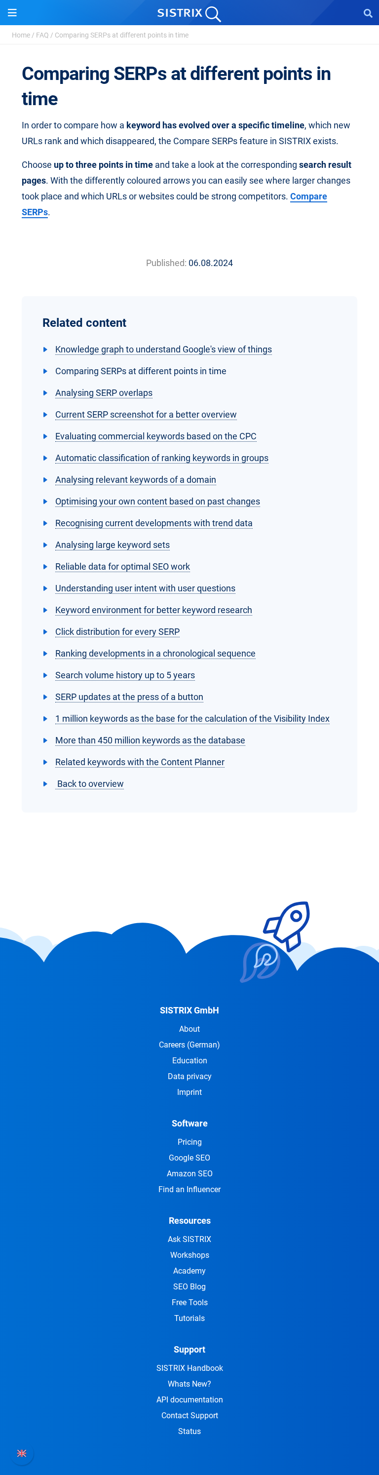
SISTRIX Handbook (189, 1368)
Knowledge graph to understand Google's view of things (163, 349)
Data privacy (190, 1076)
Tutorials (189, 1318)
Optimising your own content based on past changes (157, 501)
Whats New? (189, 1384)
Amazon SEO (190, 1173)
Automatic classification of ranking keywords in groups (161, 458)
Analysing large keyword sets (112, 545)
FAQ (42, 35)
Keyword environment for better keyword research (153, 610)
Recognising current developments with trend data (154, 523)
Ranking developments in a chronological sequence (155, 653)
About (189, 1029)
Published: (166, 263)
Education (189, 1060)
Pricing (190, 1142)
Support (189, 1349)
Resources (190, 1220)
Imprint (189, 1092)
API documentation (189, 1399)
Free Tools (190, 1302)
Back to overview (89, 783)
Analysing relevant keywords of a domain (135, 479)
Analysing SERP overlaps (103, 393)
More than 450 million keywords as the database (150, 740)
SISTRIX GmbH (189, 1010)
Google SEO (189, 1158)
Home (21, 35)
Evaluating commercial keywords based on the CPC (156, 436)
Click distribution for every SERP (117, 631)
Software (190, 1123)
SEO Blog (189, 1286)
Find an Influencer (189, 1189)
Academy (189, 1271)
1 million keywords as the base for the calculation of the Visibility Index (192, 718)
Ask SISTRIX (189, 1239)
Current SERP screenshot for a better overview (146, 414)
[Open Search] (368, 13)
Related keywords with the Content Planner (140, 762)
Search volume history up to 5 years (125, 675)
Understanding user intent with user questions (145, 588)
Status (189, 1431)
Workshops (189, 1255)
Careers (189, 1044)
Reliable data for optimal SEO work (122, 566)
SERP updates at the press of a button (129, 697)
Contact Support (189, 1415)
